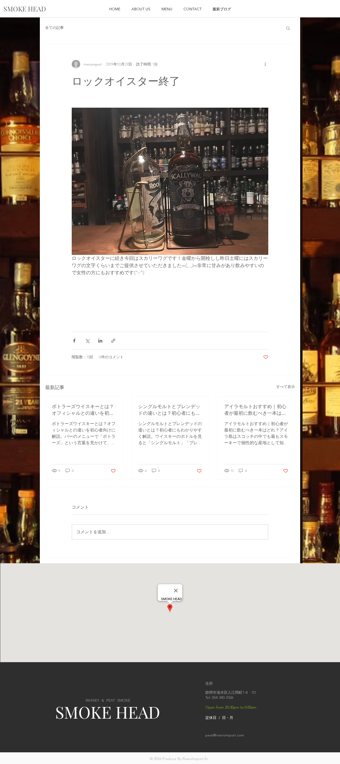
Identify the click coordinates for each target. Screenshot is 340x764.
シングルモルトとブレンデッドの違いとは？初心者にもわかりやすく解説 (169, 409)
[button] (288, 28)
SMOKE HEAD (107, 712)
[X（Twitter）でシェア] (87, 340)
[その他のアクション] (265, 64)
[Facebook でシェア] (74, 340)
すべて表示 (285, 386)
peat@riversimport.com (224, 735)
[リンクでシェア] (113, 340)
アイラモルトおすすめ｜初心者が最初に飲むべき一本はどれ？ (255, 409)
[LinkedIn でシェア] (100, 340)
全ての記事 (54, 27)
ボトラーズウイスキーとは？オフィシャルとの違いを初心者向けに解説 (83, 409)
